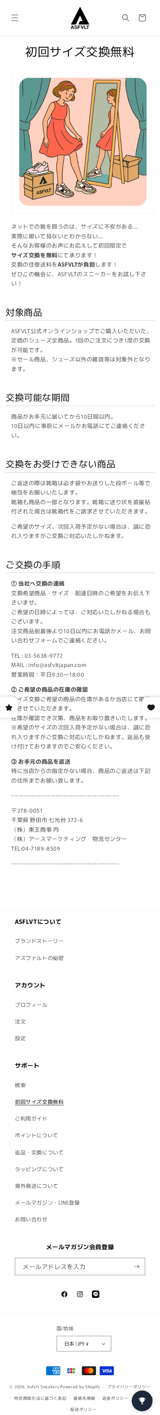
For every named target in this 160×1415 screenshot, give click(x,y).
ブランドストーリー (39, 940)
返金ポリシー (115, 1398)
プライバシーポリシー (129, 1386)
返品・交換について (39, 1152)
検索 (20, 1085)
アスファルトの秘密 (39, 957)
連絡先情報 (84, 1398)
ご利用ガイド (31, 1118)
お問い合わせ (31, 1219)
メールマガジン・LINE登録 (47, 1202)
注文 (20, 1021)
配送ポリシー (83, 1409)
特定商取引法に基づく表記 (40, 1398)
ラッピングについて (39, 1169)
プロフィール (31, 1004)
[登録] (136, 1266)
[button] (15, 18)
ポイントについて (36, 1135)
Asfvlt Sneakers (43, 1386)
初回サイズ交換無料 (39, 1101)
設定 (20, 1038)
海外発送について (36, 1185)
